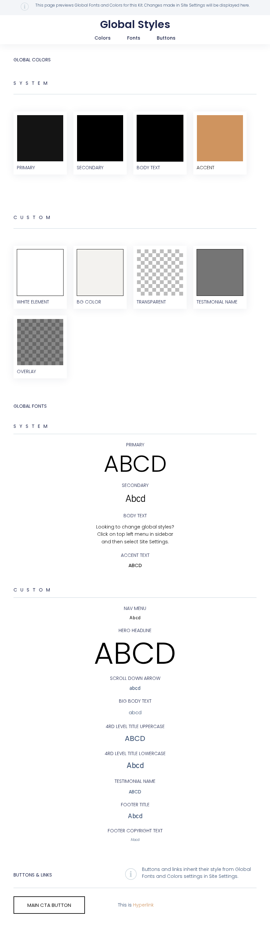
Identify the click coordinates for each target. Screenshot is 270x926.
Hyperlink (143, 905)
